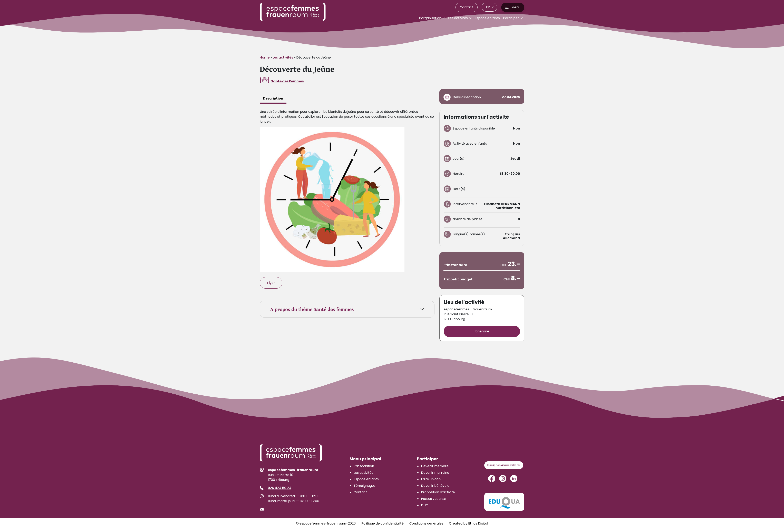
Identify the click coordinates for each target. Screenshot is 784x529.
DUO (424, 505)
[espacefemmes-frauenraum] (293, 12)
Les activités (458, 18)
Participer (511, 18)
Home (265, 57)
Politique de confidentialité (382, 523)
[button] (489, 7)
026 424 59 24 (279, 488)
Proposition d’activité (438, 492)
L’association (364, 466)
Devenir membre (435, 466)
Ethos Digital (478, 523)
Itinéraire (482, 331)
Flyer (271, 282)
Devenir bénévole (435, 485)
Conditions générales (426, 523)
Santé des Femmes (287, 81)
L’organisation (430, 18)
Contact (466, 7)
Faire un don (431, 479)
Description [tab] (273, 98)
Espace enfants (487, 18)
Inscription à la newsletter (503, 465)
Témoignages (364, 485)
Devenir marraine (435, 472)
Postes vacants (433, 498)
